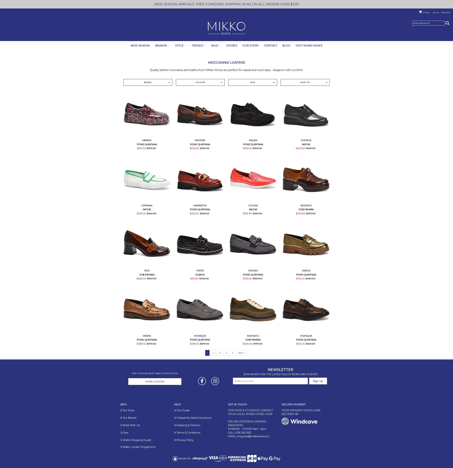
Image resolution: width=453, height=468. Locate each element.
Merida (146, 140)
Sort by (305, 82)
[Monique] (200, 309)
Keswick (306, 205)
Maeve (306, 270)
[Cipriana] (147, 179)
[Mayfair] (200, 114)
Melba (253, 140)
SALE (214, 45)
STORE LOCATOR (154, 381)
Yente (200, 270)
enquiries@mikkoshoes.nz (253, 436)
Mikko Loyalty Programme (139, 447)
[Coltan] (253, 179)
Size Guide (183, 410)
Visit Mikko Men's (309, 45)
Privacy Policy (185, 440)
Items (426, 12)
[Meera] (147, 309)
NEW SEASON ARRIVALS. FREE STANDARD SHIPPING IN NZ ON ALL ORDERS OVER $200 (226, 4)
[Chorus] (306, 114)
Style (179, 45)
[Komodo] (253, 309)
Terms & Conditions (188, 432)
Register (445, 12)
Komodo (253, 335)
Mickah (253, 270)
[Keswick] (306, 179)
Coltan (253, 205)
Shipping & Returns (188, 425)
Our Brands (129, 417)
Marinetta (200, 205)
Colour (200, 82)
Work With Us (131, 425)
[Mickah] (253, 244)
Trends (197, 45)
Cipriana (146, 205)
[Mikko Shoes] (226, 28)
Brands (161, 45)
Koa (147, 270)
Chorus (306, 140)
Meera (147, 335)
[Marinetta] (200, 179)
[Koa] (147, 244)
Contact (270, 45)
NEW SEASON (140, 45)
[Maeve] (306, 244)
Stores (231, 45)
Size (252, 82)
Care (125, 432)
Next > (241, 352)
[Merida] (147, 114)
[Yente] (200, 244)
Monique (200, 335)
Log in (435, 12)
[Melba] (253, 114)
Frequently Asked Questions (193, 417)
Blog (286, 45)
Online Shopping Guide (136, 440)
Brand (148, 82)
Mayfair (200, 140)
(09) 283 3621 (243, 432)
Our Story (251, 45)
